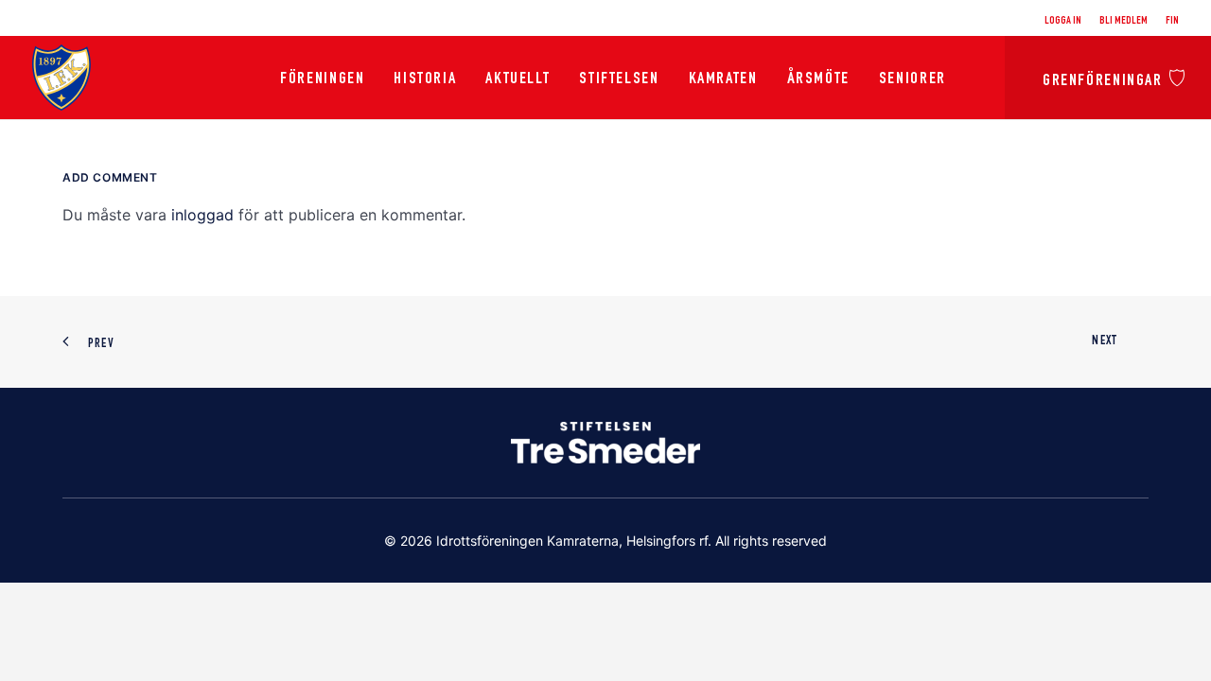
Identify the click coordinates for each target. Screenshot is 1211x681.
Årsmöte (818, 79)
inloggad (202, 214)
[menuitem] (1066, 21)
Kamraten (723, 79)
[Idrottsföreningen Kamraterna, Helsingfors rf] (61, 77)
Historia (425, 79)
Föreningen (322, 79)
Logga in (1062, 20)
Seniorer (912, 79)
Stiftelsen (618, 79)
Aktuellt (517, 79)
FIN (1172, 20)
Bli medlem (1123, 20)
